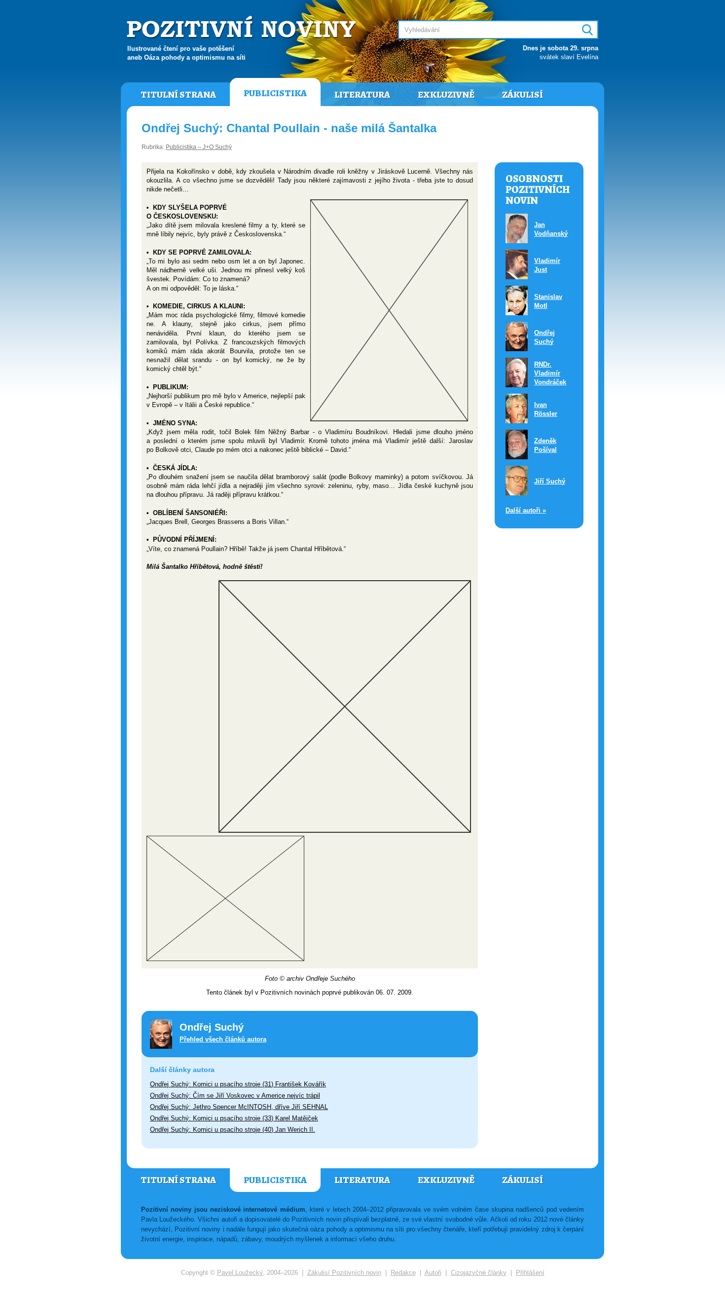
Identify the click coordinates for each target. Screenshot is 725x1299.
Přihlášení (530, 1272)
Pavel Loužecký (240, 1272)
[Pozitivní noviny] (243, 27)
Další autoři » (526, 510)
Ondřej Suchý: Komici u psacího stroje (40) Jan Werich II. (232, 1129)
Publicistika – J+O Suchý (199, 147)
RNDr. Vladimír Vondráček (550, 373)
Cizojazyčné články (479, 1272)
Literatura (362, 94)
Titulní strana (178, 94)
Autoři (433, 1272)
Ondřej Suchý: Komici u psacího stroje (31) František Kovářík (238, 1084)
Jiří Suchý (549, 481)
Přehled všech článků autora (223, 1039)
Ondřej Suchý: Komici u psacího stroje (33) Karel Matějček (234, 1118)
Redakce (403, 1272)
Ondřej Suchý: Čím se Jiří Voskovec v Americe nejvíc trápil (235, 1095)
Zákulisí (522, 94)
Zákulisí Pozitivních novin (344, 1272)
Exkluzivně (446, 94)
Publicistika (275, 93)
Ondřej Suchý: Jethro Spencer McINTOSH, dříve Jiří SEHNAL (239, 1107)
